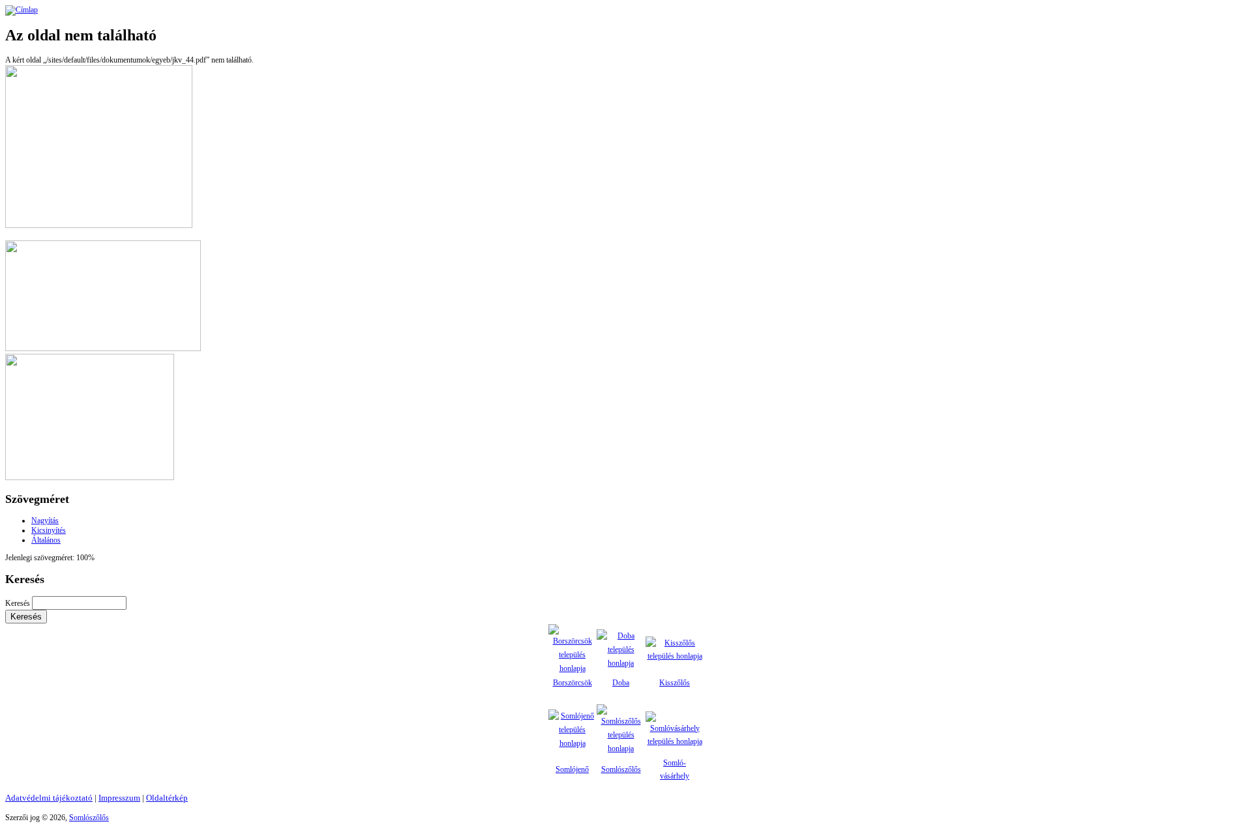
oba (623, 682)
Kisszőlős (674, 682)
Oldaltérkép (167, 798)
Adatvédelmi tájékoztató (49, 798)
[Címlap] (21, 9)
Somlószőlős (621, 769)
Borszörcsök (572, 682)
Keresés (18, 603)
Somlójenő (572, 769)
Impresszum (119, 798)
